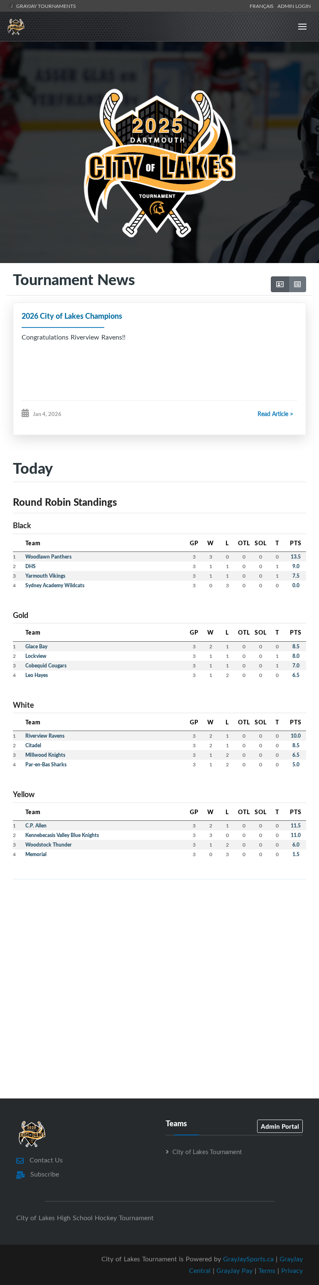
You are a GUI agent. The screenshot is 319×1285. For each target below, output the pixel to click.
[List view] (297, 284)
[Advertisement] (159, 944)
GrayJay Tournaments (45, 5)
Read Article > (275, 414)
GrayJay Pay (234, 1270)
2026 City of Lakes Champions (72, 315)
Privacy (292, 1270)
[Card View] (280, 284)
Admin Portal (280, 1126)
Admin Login (294, 5)
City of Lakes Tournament (207, 1151)
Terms (266, 1270)
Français (263, 5)
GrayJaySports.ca (248, 1258)
